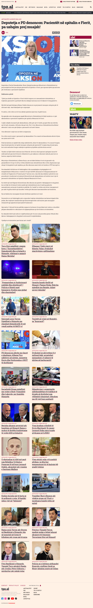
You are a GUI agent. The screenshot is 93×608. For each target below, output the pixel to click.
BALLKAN (40, 7)
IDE (26, 7)
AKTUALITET (19, 7)
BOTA (45, 7)
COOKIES (22, 585)
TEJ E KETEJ (67, 7)
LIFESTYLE (52, 7)
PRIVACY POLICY (14, 585)
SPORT (59, 7)
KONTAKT (4, 585)
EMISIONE (80, 7)
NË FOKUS (32, 7)
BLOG (73, 7)
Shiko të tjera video (76, 140)
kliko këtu (82, 98)
